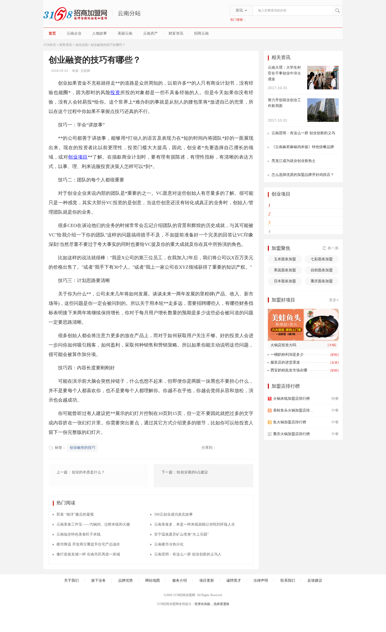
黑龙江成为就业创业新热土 (294, 161)
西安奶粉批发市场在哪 (288, 370)
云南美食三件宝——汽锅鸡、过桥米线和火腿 (93, 524)
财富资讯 (176, 33)
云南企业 (74, 33)
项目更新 (206, 580)
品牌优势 (125, 580)
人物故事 (99, 33)
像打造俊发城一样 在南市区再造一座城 (88, 554)
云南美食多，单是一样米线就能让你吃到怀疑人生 (194, 524)
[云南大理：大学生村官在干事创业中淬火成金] (323, 77)
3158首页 (49, 45)
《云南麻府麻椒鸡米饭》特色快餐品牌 (303, 147)
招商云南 (201, 33)
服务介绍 (179, 580)
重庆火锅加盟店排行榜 (291, 434)
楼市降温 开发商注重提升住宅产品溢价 (88, 544)
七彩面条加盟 (322, 259)
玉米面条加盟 (285, 259)
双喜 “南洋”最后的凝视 (75, 514)
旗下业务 (98, 580)
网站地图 (152, 580)
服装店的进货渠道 (285, 362)
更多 (334, 299)
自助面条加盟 (322, 270)
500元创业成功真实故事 (173, 514)
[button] (310, 337)
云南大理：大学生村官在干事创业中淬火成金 (284, 73)
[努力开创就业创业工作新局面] (323, 110)
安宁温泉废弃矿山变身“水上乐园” (181, 534)
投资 (115, 92)
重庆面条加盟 (322, 281)
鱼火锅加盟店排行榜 (289, 422)
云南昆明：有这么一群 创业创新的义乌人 (187, 554)
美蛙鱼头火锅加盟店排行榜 (294, 410)
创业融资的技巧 (82, 448)
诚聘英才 (233, 580)
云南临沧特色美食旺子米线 (78, 534)
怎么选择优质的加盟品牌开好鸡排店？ (303, 175)
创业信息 (81, 45)
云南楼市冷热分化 (169, 544)
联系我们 (287, 580)
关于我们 (71, 580)
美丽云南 (125, 33)
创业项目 (77, 157)
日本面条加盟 (285, 281)
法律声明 (260, 580)
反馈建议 (314, 580)
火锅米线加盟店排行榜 (291, 399)
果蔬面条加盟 (285, 270)
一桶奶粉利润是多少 (287, 354)
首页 (52, 33)
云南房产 (150, 33)
